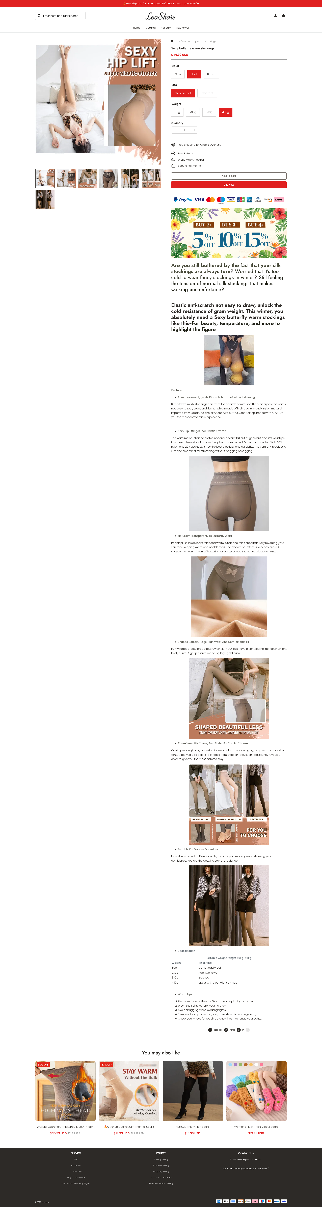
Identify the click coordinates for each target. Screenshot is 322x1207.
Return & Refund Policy (161, 1183)
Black (194, 74)
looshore (45, 1202)
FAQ (76, 1159)
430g (225, 112)
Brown (211, 74)
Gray (178, 74)
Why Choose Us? (76, 1177)
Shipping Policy (161, 1171)
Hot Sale (166, 27)
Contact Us (76, 1171)
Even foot (207, 93)
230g (193, 112)
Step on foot (183, 93)
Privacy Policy (161, 1159)
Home (136, 27)
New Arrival (182, 27)
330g (209, 112)
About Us (76, 1165)
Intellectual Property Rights (76, 1183)
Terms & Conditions (161, 1177)
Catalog (151, 27)
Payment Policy (161, 1165)
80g (177, 112)
